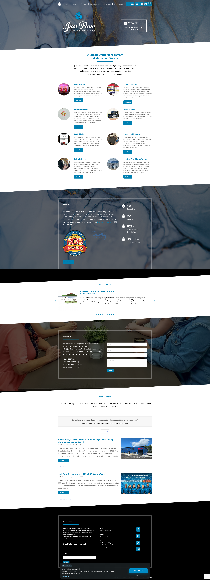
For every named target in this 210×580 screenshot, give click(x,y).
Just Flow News (61, 477)
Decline (138, 575)
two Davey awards (104, 222)
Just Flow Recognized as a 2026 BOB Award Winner (81, 474)
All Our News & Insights (105, 412)
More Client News (64, 467)
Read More (62, 460)
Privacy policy (65, 576)
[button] (55, 300)
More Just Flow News (65, 499)
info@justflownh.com (71, 349)
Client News (61, 444)
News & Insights (68, 444)
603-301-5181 (76, 354)
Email (67, 554)
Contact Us (105, 431)
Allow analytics (138, 570)
